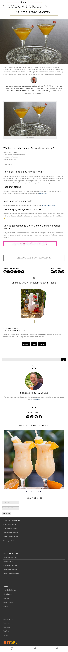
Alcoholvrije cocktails (10, 557)
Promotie (6, 598)
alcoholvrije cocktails (48, 205)
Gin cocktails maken (9, 524)
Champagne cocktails (10, 565)
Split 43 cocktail (34, 491)
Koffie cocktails (8, 561)
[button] (46, 6)
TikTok (34, 344)
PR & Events (7, 594)
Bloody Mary (43, 193)
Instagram (26, 344)
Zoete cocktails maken (10, 569)
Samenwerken (8, 602)
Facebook (6, 623)
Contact (5, 606)
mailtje (37, 399)
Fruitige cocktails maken (11, 573)
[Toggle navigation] (3, 5)
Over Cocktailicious (9, 590)
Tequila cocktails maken (11, 532)
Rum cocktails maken (10, 528)
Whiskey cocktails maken (11, 541)
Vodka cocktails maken (10, 537)
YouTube (42, 344)
